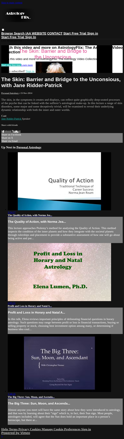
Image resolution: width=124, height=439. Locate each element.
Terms (13, 429)
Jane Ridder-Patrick (11, 118)
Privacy (24, 429)
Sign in (92, 33)
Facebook (6, 131)
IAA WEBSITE (36, 33)
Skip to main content (11, 2)
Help (5, 429)
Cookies (36, 429)
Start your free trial (11, 65)
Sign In (30, 37)
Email (18, 131)
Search (20, 33)
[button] (3, 30)
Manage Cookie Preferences (61, 429)
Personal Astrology (10, 93)
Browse (7, 33)
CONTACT (54, 33)
